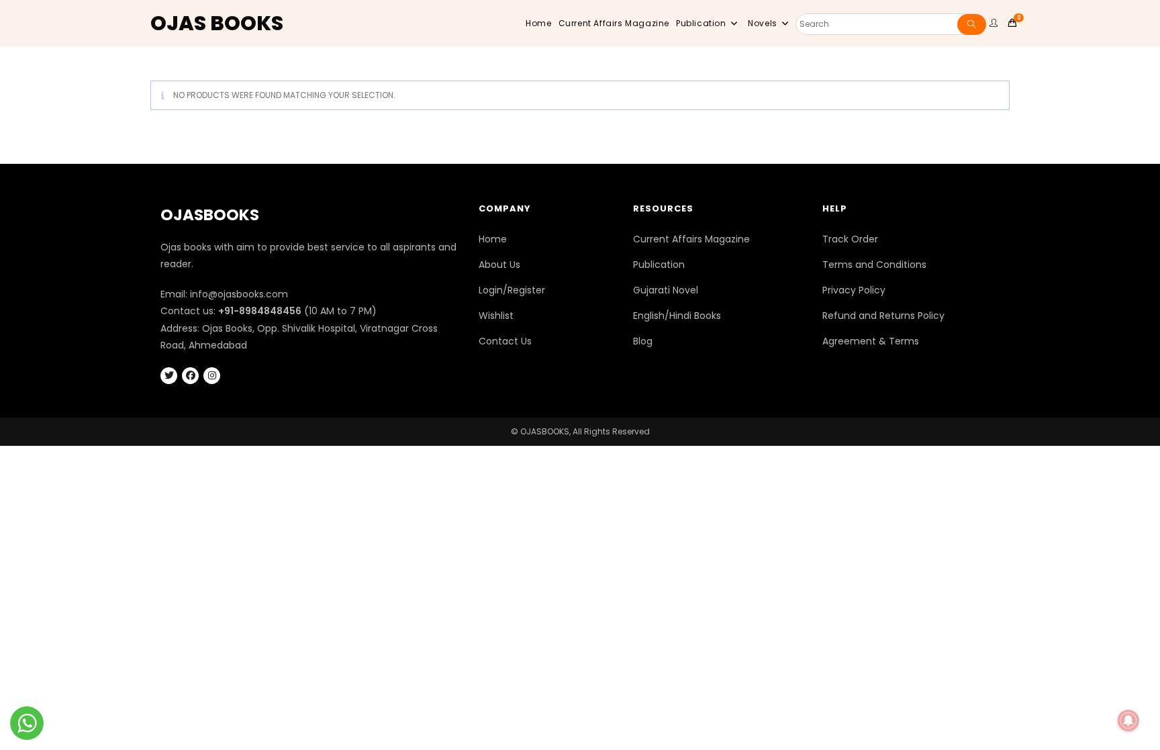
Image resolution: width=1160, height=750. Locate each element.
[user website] (995, 23)
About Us (499, 264)
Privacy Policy (853, 290)
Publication (659, 264)
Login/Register (512, 290)
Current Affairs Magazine (691, 239)
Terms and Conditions (874, 264)
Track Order (850, 239)
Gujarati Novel (665, 290)
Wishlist (496, 315)
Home (493, 239)
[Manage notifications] (1128, 720)
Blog (642, 341)
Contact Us (505, 341)
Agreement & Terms (870, 341)
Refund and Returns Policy (883, 315)
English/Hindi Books (677, 315)
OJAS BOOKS (216, 23)
